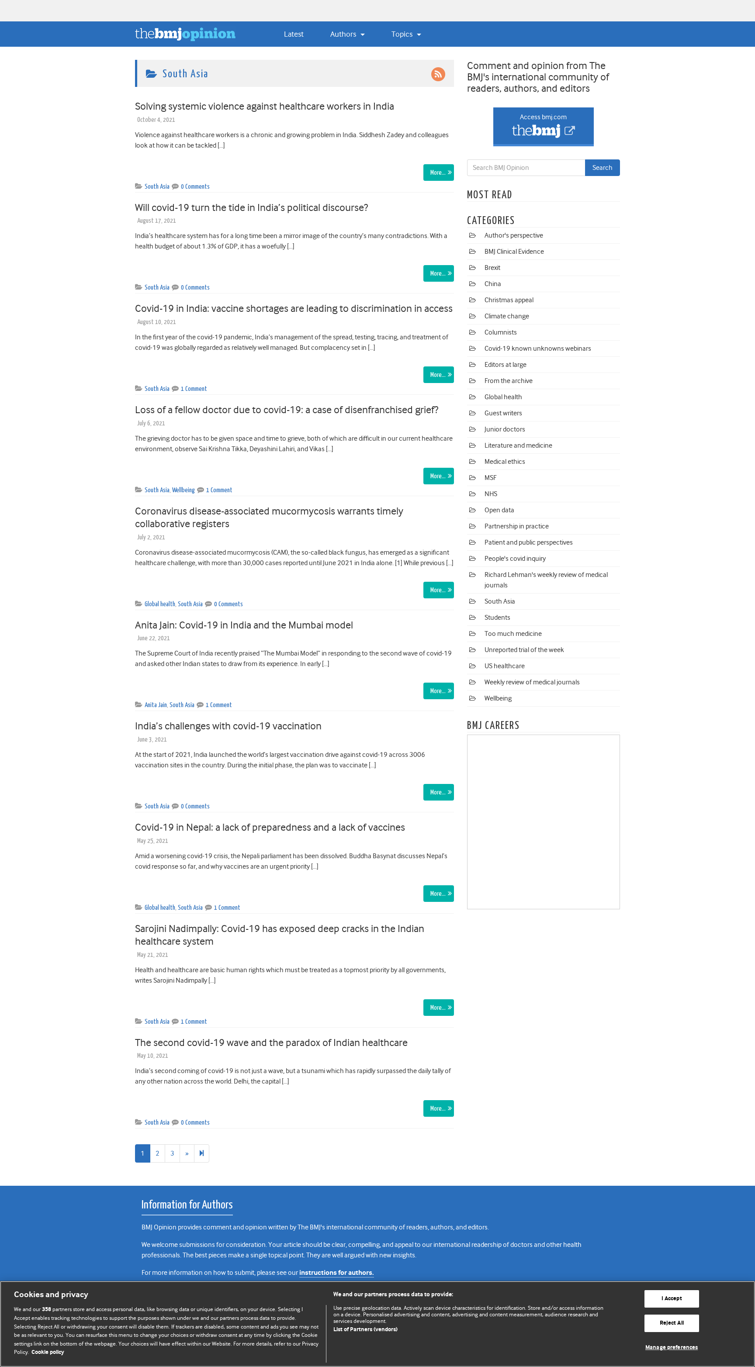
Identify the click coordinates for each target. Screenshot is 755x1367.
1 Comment (194, 389)
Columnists (501, 332)
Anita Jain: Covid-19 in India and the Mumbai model (245, 625)
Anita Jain (156, 705)
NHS (491, 494)
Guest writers (503, 413)
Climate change (507, 316)
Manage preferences (671, 1347)
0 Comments (195, 186)
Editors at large (505, 365)
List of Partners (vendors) (365, 1329)
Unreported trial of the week (524, 650)
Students (497, 617)
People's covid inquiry (515, 559)
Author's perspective (514, 235)
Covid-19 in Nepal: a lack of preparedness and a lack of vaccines (270, 827)
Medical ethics (505, 462)
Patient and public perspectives (529, 542)
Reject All (672, 1323)
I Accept (671, 1299)
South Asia (157, 186)
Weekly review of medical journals (532, 682)
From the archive (509, 381)
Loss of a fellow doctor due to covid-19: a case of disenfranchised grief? (286, 410)
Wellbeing (183, 490)
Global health (160, 604)
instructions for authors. (336, 1273)
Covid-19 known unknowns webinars (538, 348)
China (493, 284)
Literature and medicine (518, 445)
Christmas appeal (509, 300)
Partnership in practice (517, 526)
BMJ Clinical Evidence (514, 251)
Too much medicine (513, 634)
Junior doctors (505, 429)
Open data (499, 510)
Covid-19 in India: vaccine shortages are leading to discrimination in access (294, 308)
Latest (294, 34)
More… (438, 172)
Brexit (492, 268)
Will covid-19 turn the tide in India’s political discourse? (251, 207)
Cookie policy (47, 1352)
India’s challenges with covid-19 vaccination (229, 726)
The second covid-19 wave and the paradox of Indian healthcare (271, 1042)
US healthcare (505, 666)
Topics (402, 34)
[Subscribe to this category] (438, 74)
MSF (490, 478)
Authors (344, 34)
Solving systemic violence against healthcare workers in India (264, 106)
